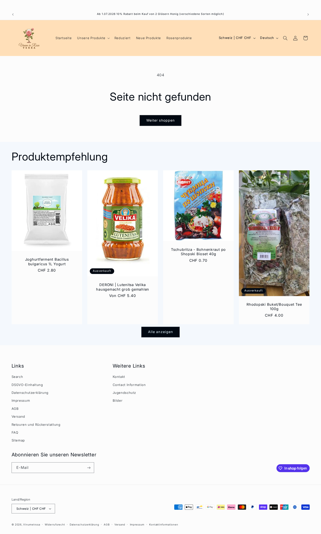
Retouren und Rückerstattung (36, 425)
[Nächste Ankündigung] (308, 14)
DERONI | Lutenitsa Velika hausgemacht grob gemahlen (122, 287)
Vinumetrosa (31, 524)
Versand (18, 417)
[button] (93, 38)
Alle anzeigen (160, 332)
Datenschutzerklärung (30, 393)
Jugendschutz (124, 393)
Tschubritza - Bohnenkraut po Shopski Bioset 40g (198, 251)
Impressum (21, 401)
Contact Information (129, 385)
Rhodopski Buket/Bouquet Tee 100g (274, 306)
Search (17, 377)
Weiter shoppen (160, 120)
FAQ (15, 433)
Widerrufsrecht (55, 524)
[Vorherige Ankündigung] (13, 14)
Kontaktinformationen (163, 524)
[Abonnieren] (89, 467)
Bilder (118, 401)
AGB (15, 409)
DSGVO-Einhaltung (27, 385)
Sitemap (18, 440)
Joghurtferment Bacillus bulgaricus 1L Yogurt (47, 261)
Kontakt (119, 377)
